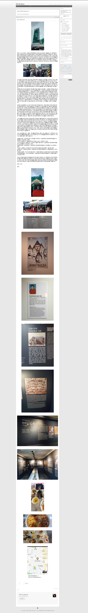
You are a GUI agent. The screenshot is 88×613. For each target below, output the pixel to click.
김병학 (68, 56)
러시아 (63, 56)
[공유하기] (21, 583)
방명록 (30, 610)
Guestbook (64, 4)
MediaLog (56, 4)
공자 (70, 53)
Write (71, 4)
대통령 (65, 56)
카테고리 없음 (57, 17)
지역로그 (27, 610)
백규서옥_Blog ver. (20, 4)
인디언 (62, 55)
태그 (21, 610)
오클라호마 (66, 54)
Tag (52, 4)
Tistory (52, 610)
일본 (70, 54)
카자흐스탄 (68, 53)
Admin (68, 4)
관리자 (32, 610)
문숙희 (63, 53)
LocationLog (60, 4)
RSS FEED (71, 79)
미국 (61, 56)
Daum (45, 610)
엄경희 (69, 54)
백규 (63, 55)
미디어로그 (24, 610)
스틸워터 (68, 55)
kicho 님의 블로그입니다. (23, 596)
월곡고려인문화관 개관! (25, 14)
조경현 (70, 55)
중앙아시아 (62, 54)
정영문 (65, 53)
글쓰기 (35, 610)
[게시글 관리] (22, 583)
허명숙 (66, 55)
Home (50, 4)
